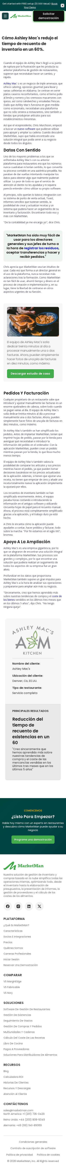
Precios (8, 942)
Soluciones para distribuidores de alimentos (30, 1055)
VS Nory (8, 993)
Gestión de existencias (17, 1015)
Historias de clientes (16, 1082)
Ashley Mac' (10, 83)
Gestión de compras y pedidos (23, 1026)
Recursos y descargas (17, 1088)
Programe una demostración (33, 839)
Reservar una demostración (21, 965)
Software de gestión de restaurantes (27, 1009)
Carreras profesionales (17, 953)
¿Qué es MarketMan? (16, 925)
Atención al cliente (15, 1094)
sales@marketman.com (18, 1110)
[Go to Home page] (21, 16)
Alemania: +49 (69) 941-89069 (23, 1125)
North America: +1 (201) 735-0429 (24, 1114)
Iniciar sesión (11, 959)
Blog (6, 1071)
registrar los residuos (41, 248)
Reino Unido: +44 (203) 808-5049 (24, 1119)
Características (13, 931)
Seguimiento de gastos (18, 1020)
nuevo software (26, 128)
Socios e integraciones (17, 936)
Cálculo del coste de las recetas (24, 1038)
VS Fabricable (12, 987)
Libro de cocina (13, 1043)
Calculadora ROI (13, 1077)
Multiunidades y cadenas (19, 1032)
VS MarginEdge (12, 981)
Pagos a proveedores (16, 1049)
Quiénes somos (13, 948)
